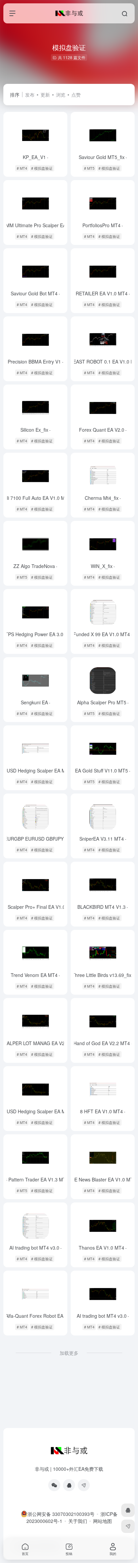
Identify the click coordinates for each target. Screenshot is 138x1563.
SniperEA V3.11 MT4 (102, 838)
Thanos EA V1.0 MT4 (103, 1247)
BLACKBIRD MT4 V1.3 (102, 906)
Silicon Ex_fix (35, 429)
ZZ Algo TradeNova (35, 566)
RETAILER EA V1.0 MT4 (103, 293)
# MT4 (22, 168)
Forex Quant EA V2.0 (103, 429)
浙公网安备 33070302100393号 (60, 1514)
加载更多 (69, 1352)
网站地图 (102, 1521)
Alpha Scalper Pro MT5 (103, 702)
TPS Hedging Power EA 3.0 (35, 634)
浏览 (60, 94)
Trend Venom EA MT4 (35, 975)
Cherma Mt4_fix (103, 497)
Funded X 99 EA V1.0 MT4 (102, 634)
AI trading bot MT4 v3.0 (35, 1247)
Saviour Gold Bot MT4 (35, 293)
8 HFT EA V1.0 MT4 (102, 1111)
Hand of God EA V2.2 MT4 (102, 1043)
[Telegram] (84, 1485)
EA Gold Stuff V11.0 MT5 (102, 770)
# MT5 (89, 168)
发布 (29, 94)
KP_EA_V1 (35, 157)
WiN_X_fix (103, 566)
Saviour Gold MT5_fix (103, 157)
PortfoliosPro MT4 (102, 225)
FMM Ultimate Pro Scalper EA (35, 225)
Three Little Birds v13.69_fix (103, 975)
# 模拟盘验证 (42, 168)
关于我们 (77, 1521)
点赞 (76, 94)
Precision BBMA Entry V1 (35, 361)
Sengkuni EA (35, 702)
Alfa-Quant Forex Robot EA (35, 1315)
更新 (45, 94)
